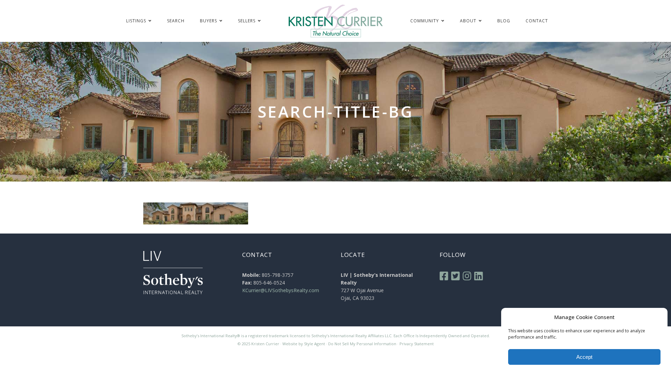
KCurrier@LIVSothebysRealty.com (280, 290)
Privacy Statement (416, 343)
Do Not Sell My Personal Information (362, 343)
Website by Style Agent (303, 343)
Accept (584, 357)
